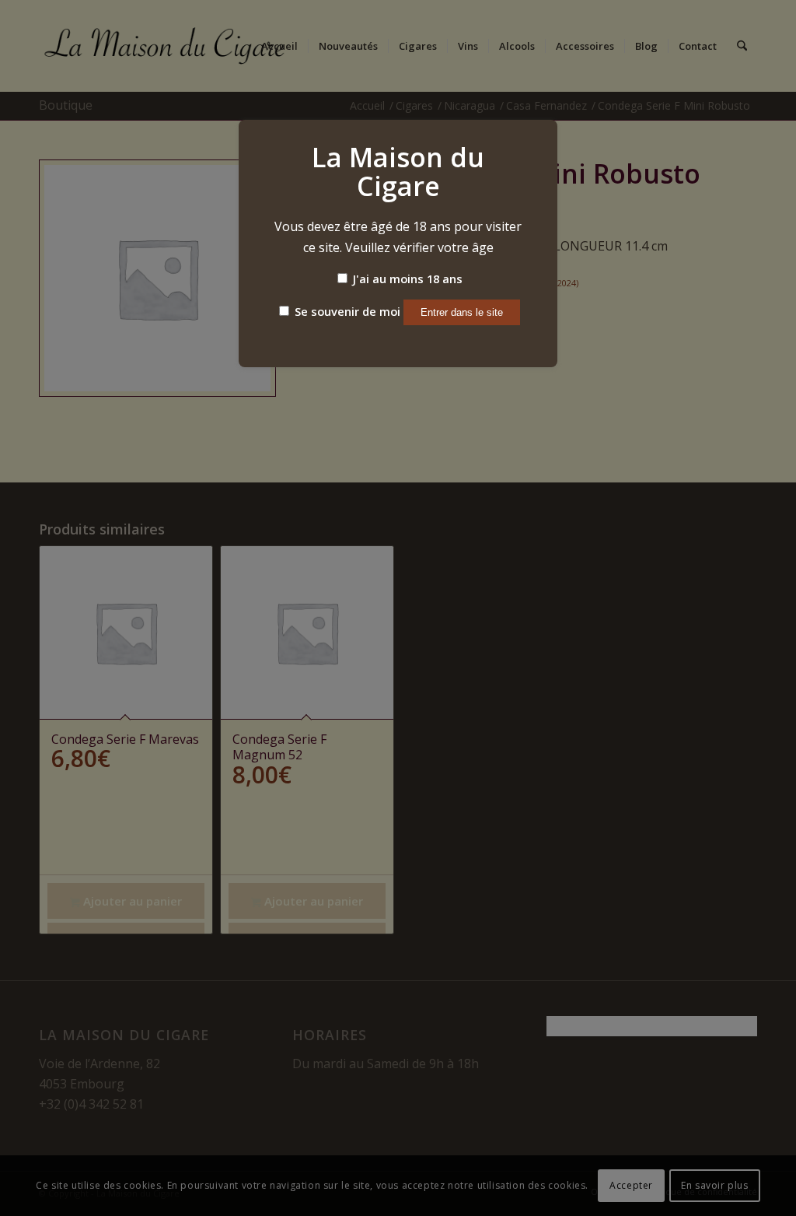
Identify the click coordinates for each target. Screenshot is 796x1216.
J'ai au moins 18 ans (406, 278)
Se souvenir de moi (346, 311)
